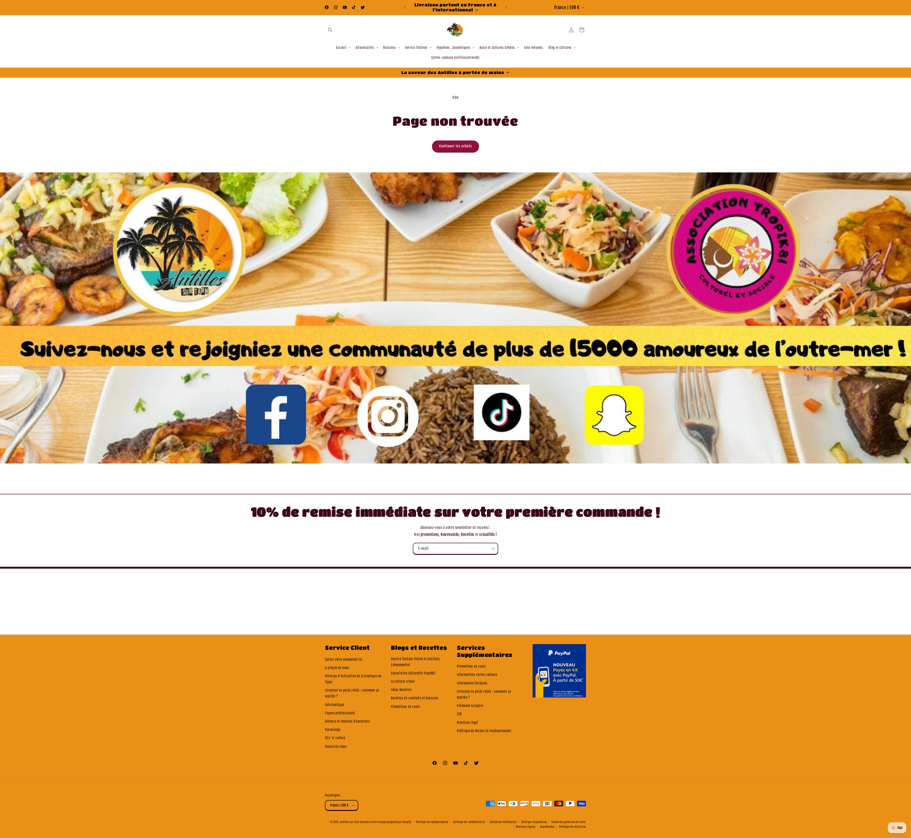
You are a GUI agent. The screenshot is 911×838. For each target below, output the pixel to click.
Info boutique (334, 705)
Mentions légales (525, 827)
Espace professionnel (340, 713)
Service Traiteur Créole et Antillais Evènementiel (415, 662)
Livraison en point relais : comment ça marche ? (352, 693)
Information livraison (472, 683)
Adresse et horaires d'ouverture (347, 721)
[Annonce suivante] (506, 7)
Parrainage (332, 730)
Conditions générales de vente (569, 822)
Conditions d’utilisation (503, 822)
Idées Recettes (401, 690)
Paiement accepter (470, 706)
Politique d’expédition (534, 822)
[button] (330, 30)
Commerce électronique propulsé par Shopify (385, 822)
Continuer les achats (455, 146)
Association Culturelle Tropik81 (413, 673)
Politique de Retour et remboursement (484, 731)
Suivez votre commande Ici (344, 659)
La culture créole (403, 681)
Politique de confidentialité (469, 822)
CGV (459, 714)
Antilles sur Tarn (350, 822)
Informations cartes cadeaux (477, 675)
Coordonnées (547, 827)
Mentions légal (467, 723)
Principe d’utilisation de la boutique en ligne (353, 679)
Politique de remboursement (432, 822)
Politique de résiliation (572, 827)
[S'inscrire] (492, 548)
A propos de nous (337, 668)
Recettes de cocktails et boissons (414, 698)
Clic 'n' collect (335, 738)
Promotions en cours (405, 707)
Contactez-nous (336, 746)
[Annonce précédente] (405, 7)
